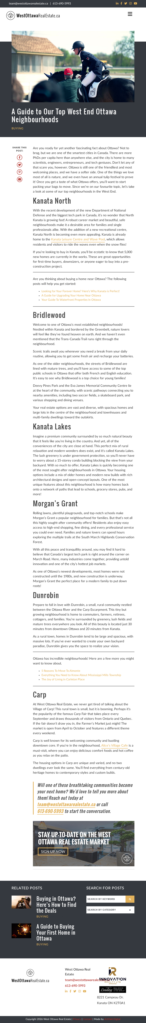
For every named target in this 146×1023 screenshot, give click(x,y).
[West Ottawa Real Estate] (30, 975)
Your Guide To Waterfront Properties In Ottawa (71, 299)
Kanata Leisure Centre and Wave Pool (78, 239)
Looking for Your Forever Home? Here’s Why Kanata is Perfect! (80, 291)
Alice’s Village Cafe (114, 745)
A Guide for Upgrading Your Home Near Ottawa (71, 295)
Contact (87, 1019)
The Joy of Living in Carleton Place (63, 679)
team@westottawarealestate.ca (28, 3)
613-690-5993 (62, 3)
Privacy (77, 1019)
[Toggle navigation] (130, 14)
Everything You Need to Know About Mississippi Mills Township (81, 675)
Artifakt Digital (112, 1019)
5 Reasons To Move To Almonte (60, 670)
